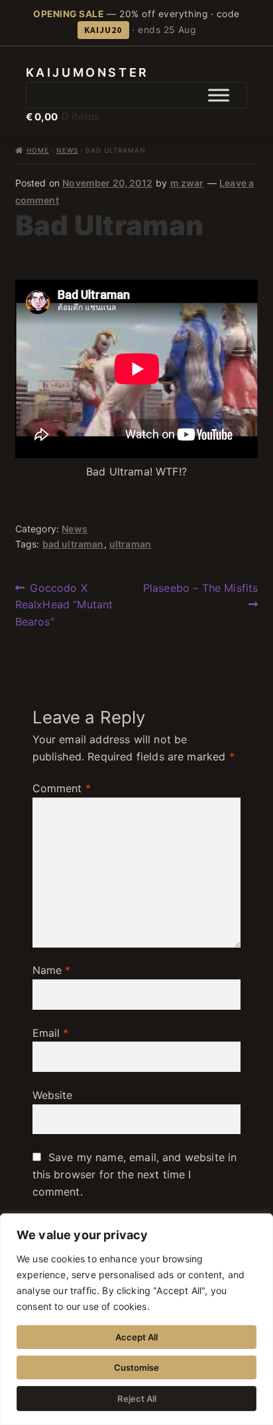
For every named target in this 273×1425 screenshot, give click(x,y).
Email (50, 1032)
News (67, 150)
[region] (136, 1319)
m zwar (187, 182)
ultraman (130, 544)
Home (38, 150)
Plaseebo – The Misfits (200, 596)
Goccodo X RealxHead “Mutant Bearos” (64, 605)
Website (52, 1095)
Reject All (136, 1398)
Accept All (136, 1337)
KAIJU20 (103, 30)
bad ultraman (73, 544)
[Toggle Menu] (218, 95)
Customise (136, 1367)
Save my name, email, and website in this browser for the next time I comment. (134, 1174)
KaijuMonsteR (87, 72)
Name (51, 970)
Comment (61, 788)
